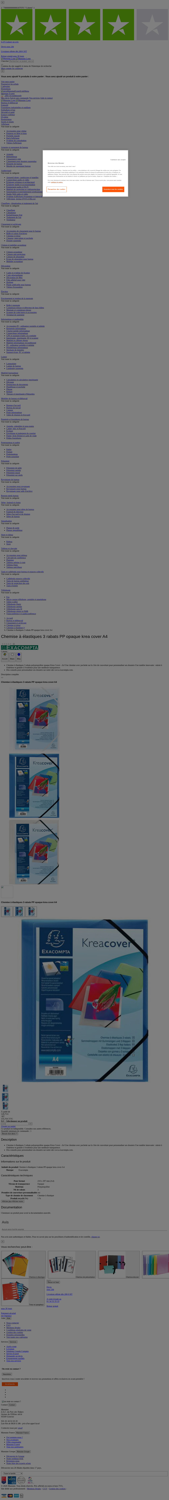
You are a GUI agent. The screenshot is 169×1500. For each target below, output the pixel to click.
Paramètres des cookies (56, 189)
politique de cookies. (57, 182)
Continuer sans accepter (118, 159)
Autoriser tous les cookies (113, 189)
